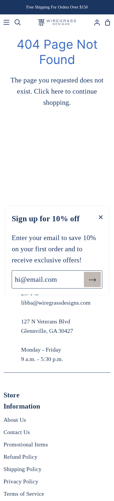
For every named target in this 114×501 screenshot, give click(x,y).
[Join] (92, 279)
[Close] (101, 217)
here (57, 91)
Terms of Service (24, 493)
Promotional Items (26, 444)
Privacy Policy (21, 481)
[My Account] (94, 22)
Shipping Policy (23, 469)
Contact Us (17, 432)
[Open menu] (5, 22)
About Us (15, 419)
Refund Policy (20, 456)
